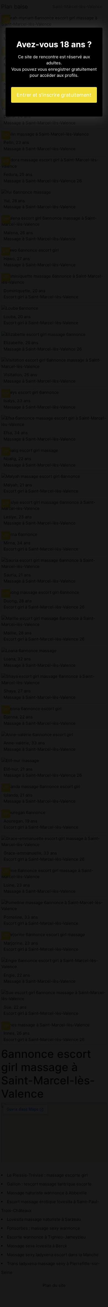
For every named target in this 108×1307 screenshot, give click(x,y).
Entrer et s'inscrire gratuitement (54, 95)
